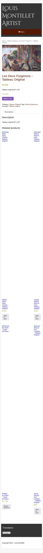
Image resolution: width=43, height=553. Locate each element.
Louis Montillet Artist (18, 16)
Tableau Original (12, 41)
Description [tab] (9, 112)
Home (4, 41)
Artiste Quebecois (31, 104)
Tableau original (14, 106)
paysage (5, 106)
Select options (6, 506)
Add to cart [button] (5, 317)
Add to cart (8, 99)
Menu (22, 32)
